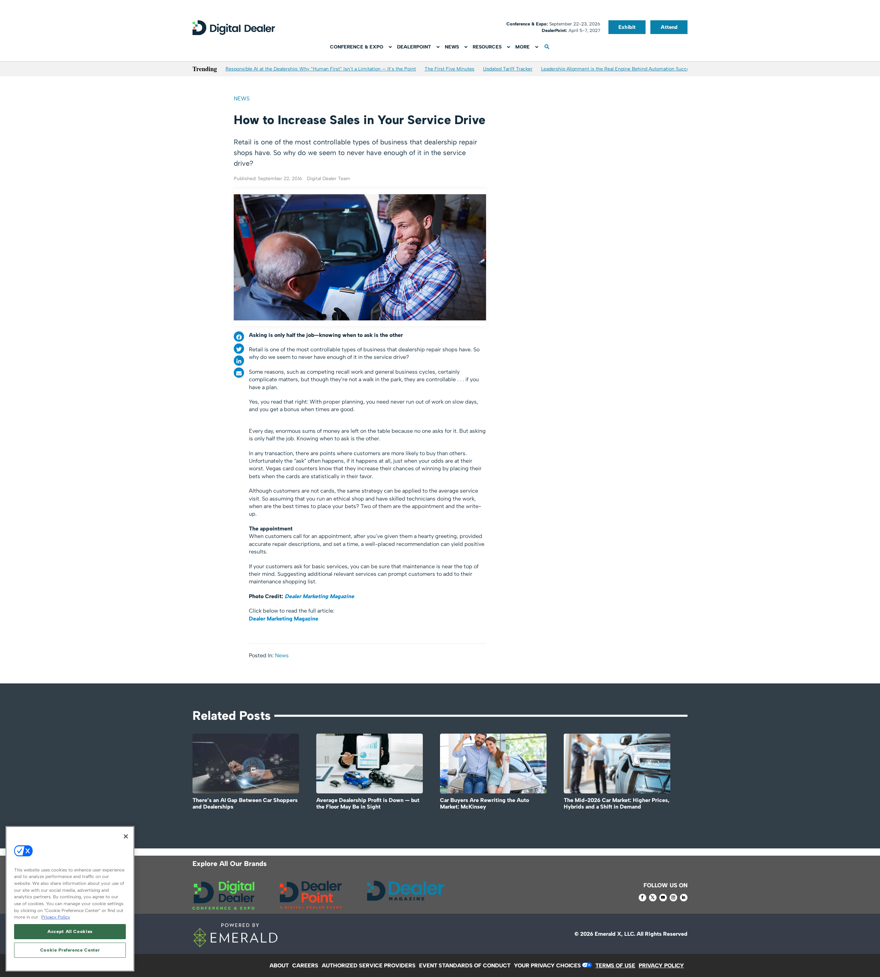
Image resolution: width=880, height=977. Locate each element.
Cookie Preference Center (70, 950)
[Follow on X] (653, 897)
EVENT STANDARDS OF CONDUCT (464, 965)
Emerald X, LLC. (615, 934)
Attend (669, 27)
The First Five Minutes (449, 69)
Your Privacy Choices (547, 965)
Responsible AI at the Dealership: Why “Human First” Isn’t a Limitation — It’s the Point (321, 69)
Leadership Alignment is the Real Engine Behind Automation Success (617, 69)
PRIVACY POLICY (661, 965)
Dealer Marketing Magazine (319, 596)
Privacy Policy (55, 917)
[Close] (125, 836)
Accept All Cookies (69, 931)
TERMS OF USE (615, 965)
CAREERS (305, 965)
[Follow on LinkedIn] (684, 897)
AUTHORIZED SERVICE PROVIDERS (369, 965)
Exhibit (627, 27)
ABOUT (279, 965)
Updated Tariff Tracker (507, 69)
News (242, 98)
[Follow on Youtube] (663, 897)
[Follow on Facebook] (642, 897)
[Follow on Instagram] (673, 897)
